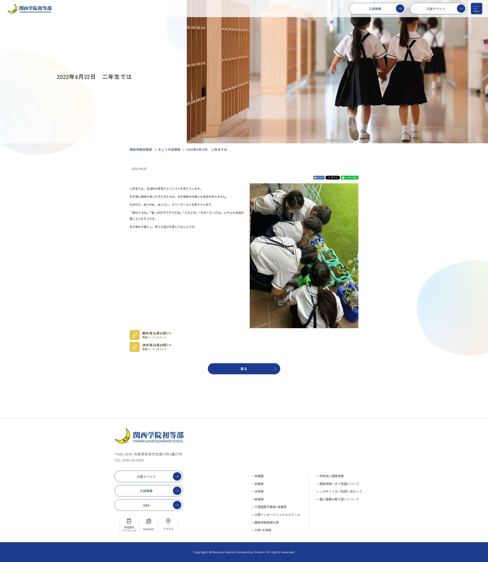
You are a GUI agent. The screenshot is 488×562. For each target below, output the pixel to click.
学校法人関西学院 (331, 476)
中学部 (259, 491)
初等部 (259, 483)
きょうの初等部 (169, 149)
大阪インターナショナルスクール (277, 514)
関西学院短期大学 (266, 522)
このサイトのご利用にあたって (340, 491)
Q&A (146, 505)
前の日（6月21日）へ (157, 335)
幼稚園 (259, 476)
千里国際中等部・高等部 (270, 506)
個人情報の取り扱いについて (339, 499)
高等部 (259, 499)
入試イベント (436, 8)
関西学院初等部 (141, 149)
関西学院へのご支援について (339, 483)
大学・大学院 (262, 530)
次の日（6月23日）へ (157, 347)
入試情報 (375, 8)
